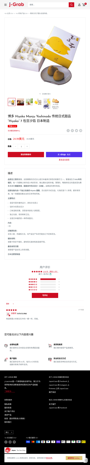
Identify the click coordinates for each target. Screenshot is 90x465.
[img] (11, 310)
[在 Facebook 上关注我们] (5, 442)
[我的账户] (79, 5)
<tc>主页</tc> (9, 13)
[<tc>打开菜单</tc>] (5, 5)
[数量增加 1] (27, 146)
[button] (33, 279)
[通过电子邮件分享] (80, 130)
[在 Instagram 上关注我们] (10, 442)
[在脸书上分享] (68, 130)
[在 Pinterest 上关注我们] (14, 442)
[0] (83, 4)
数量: (10, 146)
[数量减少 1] (15, 146)
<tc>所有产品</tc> (22, 13)
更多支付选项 (64, 160)
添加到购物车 (26, 154)
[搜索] (71, 4)
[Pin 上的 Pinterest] (72, 130)
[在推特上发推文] (76, 130)
